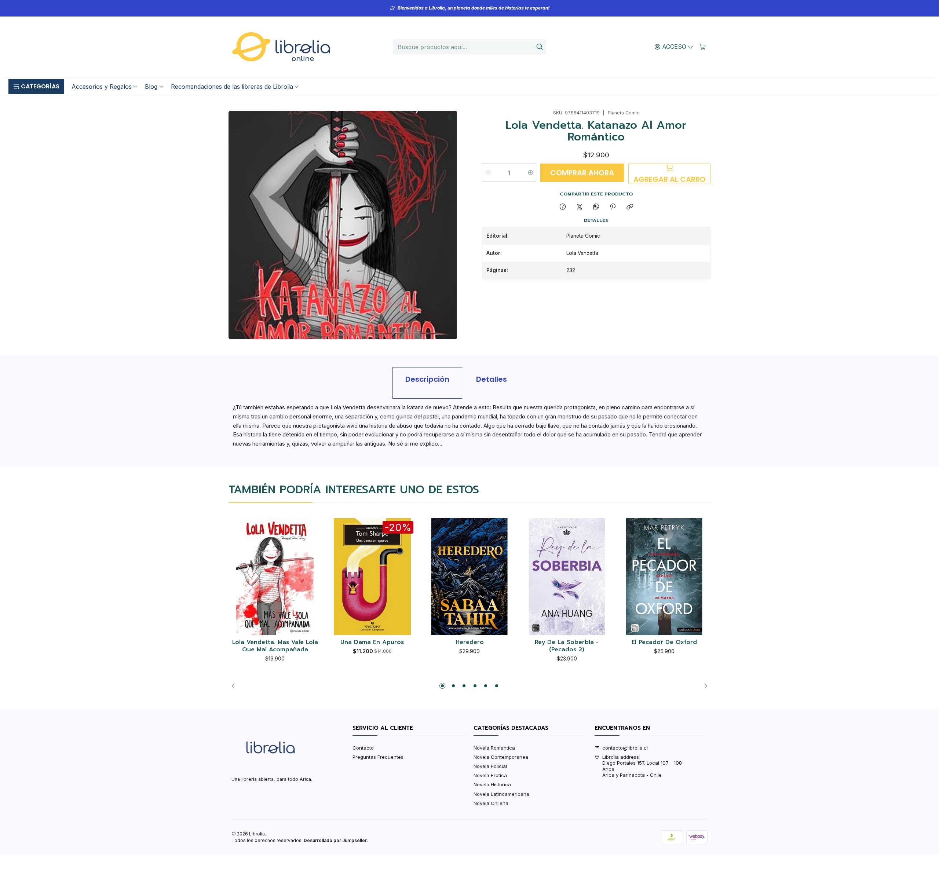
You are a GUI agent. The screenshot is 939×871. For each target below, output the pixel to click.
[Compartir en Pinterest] (613, 207)
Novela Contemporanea (501, 757)
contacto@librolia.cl (625, 748)
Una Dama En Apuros (372, 642)
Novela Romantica (494, 748)
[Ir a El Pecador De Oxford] (664, 576)
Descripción (427, 379)
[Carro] (703, 46)
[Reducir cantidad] (488, 173)
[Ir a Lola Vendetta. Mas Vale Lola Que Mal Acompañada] (275, 576)
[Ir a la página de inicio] (280, 47)
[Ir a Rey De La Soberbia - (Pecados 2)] (567, 576)
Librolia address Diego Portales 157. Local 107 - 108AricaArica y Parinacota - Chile (642, 766)
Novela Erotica (490, 775)
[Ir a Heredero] (470, 576)
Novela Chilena (491, 803)
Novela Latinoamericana (501, 794)
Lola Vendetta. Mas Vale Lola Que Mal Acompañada (275, 646)
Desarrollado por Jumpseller (335, 840)
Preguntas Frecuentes (377, 757)
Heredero (470, 642)
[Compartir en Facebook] (563, 207)
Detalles (491, 379)
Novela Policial (490, 766)
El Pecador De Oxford (664, 642)
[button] (36, 86)
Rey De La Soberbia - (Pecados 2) (567, 646)
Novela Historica (492, 784)
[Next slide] (703, 685)
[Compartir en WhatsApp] (596, 207)
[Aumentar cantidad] (530, 173)
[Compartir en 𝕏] (579, 207)
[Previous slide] (235, 685)
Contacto (363, 748)
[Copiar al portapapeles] (629, 207)
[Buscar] (540, 47)
